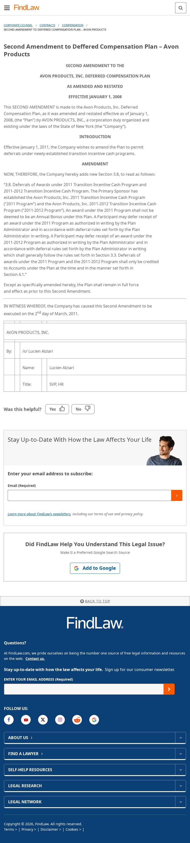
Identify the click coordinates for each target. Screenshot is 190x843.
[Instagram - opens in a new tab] (60, 720)
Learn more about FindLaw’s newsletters (39, 514)
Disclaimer (49, 829)
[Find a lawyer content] (180, 753)
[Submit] (176, 495)
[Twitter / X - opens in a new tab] (43, 720)
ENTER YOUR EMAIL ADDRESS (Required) (38, 679)
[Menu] (7, 8)
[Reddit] (77, 720)
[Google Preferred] (94, 720)
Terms (9, 829)
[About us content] (180, 737)
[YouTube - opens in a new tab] (26, 720)
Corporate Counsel (18, 25)
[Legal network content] (180, 801)
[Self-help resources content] (180, 769)
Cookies (72, 829)
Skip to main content (95, 5)
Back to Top (97, 601)
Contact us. (35, 658)
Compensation (72, 25)
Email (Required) (22, 485)
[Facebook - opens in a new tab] (9, 720)
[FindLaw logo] (28, 7)
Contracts (47, 25)
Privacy (27, 829)
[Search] (180, 7)
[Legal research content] (180, 785)
